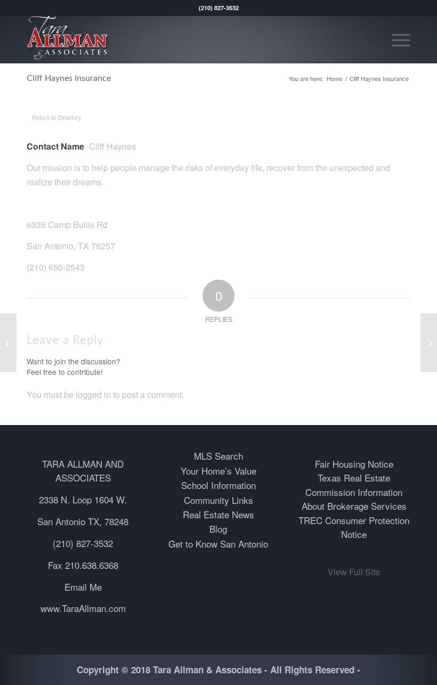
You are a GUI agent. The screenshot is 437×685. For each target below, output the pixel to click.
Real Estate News (218, 514)
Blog (218, 528)
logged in (93, 394)
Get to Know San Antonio (218, 543)
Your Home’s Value (218, 470)
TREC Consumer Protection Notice (353, 527)
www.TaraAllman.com (83, 608)
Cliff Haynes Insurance (69, 78)
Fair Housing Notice (354, 463)
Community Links (218, 500)
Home (334, 79)
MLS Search (218, 455)
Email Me (83, 586)
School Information (218, 485)
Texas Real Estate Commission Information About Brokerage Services (354, 491)
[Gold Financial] (8, 342)
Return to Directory (57, 117)
